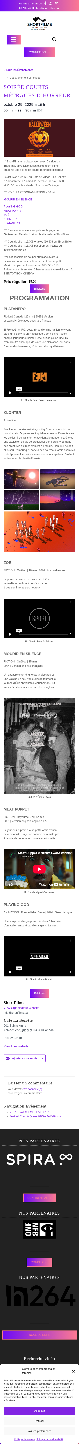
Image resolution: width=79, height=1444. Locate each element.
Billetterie (39, 288)
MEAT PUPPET (13, 210)
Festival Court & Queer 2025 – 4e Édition (35, 1116)
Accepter (39, 1410)
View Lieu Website (16, 1046)
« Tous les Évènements (18, 69)
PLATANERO (12, 223)
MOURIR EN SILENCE (18, 199)
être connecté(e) (32, 1089)
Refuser (39, 1420)
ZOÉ (6, 214)
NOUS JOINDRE (39, 1334)
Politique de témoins (24, 1439)
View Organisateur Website (21, 1007)
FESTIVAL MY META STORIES (30, 1112)
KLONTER (10, 219)
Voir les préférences (39, 1431)
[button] (73, 1371)
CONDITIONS (39, 1262)
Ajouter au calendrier (25, 1058)
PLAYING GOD (13, 206)
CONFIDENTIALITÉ (39, 1197)
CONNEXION (37, 52)
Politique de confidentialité (50, 1439)
